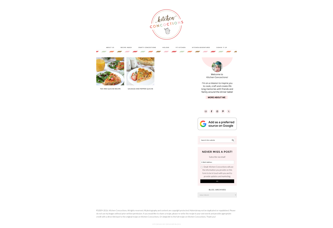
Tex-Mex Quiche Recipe (110, 89)
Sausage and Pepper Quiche (140, 89)
